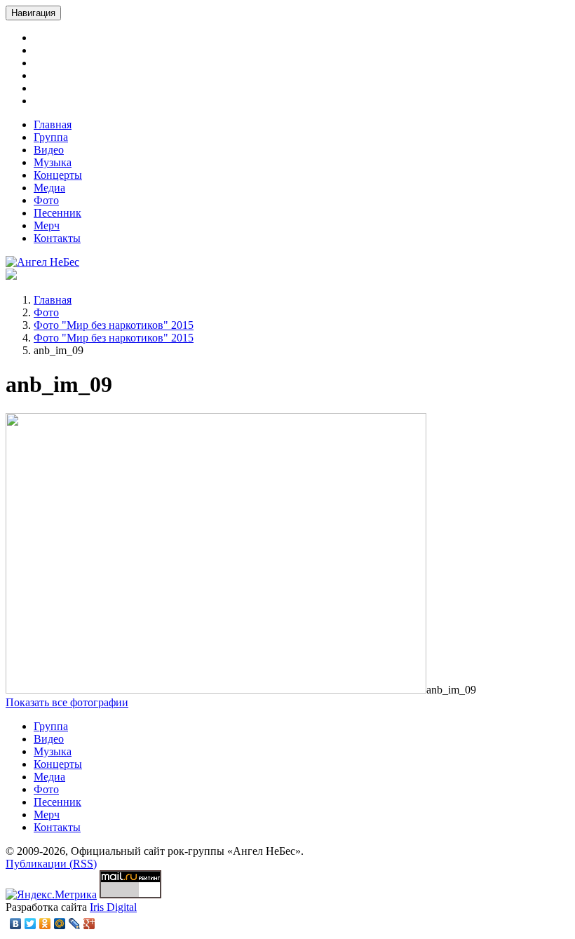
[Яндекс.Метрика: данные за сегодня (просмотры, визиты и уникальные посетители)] (51, 895)
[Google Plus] (89, 923)
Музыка (53, 162)
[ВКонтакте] (15, 923)
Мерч (47, 225)
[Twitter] (30, 923)
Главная (53, 124)
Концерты (58, 175)
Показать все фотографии (67, 702)
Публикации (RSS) (51, 864)
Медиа (49, 188)
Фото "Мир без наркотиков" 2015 (114, 325)
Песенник (57, 213)
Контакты (57, 238)
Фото (46, 200)
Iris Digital (113, 907)
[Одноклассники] (45, 923)
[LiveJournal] (74, 923)
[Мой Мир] (60, 923)
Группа (51, 137)
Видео (49, 150)
